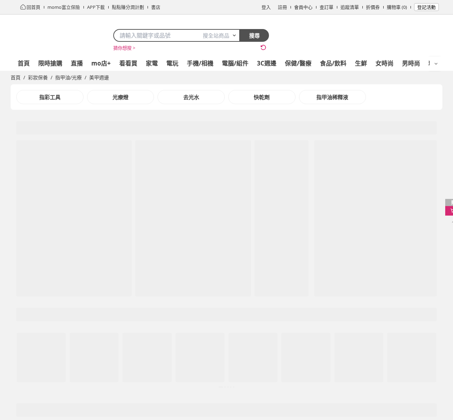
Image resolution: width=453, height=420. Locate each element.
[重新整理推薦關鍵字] (263, 47)
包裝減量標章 (168, 307)
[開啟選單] (436, 64)
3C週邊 (266, 63)
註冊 (282, 7)
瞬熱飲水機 (207, 48)
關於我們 (124, 373)
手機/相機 (200, 63)
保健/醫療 (298, 63)
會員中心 (303, 7)
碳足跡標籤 (166, 324)
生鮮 (361, 63)
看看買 (128, 63)
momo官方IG (240, 299)
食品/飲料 (333, 63)
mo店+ (101, 63)
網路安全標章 (168, 299)
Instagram (327, 373)
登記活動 (426, 7)
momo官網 (22, 282)
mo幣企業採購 (97, 290)
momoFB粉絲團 (243, 282)
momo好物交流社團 (247, 290)
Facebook (264, 373)
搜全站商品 (216, 35)
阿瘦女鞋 (233, 48)
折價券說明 (309, 324)
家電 (152, 63)
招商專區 (20, 290)
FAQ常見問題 (312, 333)
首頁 (24, 63)
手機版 (236, 373)
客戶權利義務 (168, 290)
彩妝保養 (38, 77)
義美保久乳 (148, 48)
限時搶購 (50, 63)
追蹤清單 (349, 7)
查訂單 (326, 7)
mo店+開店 (22, 307)
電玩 (172, 63)
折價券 (373, 7)
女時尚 (384, 63)
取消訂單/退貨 (313, 290)
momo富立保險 (242, 307)
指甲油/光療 (68, 77)
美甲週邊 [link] (99, 77)
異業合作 (91, 282)
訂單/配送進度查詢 (317, 282)
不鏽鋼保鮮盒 (178, 48)
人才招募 (20, 299)
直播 (77, 63)
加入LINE (295, 373)
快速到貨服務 (312, 316)
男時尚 (411, 63)
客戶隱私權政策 (171, 282)
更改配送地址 (312, 299)
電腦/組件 (235, 63)
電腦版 (211, 373)
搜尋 (254, 35)
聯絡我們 (307, 341)
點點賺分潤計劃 (98, 299)
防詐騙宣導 (166, 316)
